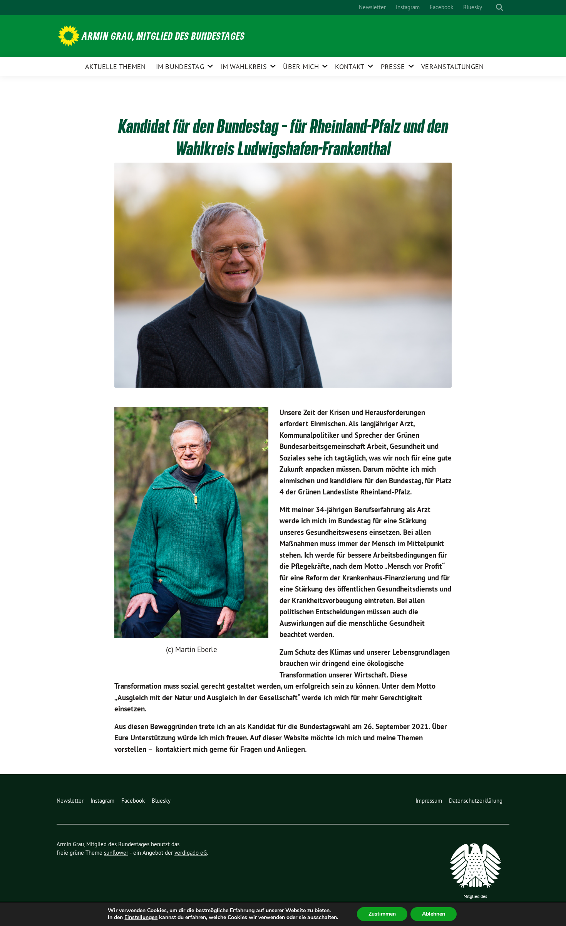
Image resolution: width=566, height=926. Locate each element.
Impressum (428, 800)
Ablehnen (433, 914)
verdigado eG (190, 852)
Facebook (441, 7)
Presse (393, 66)
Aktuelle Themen (115, 66)
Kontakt (349, 66)
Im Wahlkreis (243, 66)
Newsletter (372, 7)
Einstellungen (140, 917)
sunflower (116, 852)
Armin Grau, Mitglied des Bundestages (163, 36)
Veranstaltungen (452, 66)
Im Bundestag (180, 66)
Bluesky (472, 7)
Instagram (408, 7)
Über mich (301, 66)
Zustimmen (382, 914)
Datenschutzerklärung (475, 800)
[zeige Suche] (499, 7)
